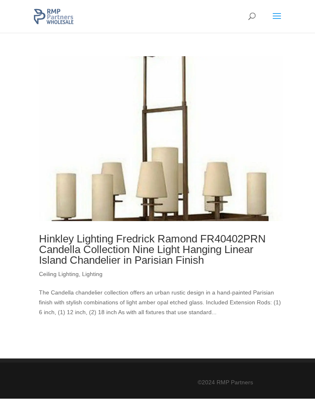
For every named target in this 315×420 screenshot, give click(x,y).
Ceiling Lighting (59, 274)
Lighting (92, 274)
